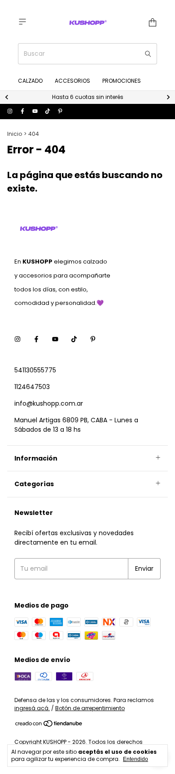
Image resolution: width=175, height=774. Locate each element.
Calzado (30, 81)
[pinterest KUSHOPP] (60, 111)
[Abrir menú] (22, 22)
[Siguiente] (168, 97)
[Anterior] (6, 97)
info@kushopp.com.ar (48, 403)
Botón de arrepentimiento (90, 708)
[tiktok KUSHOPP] (47, 111)
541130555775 (35, 370)
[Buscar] (148, 53)
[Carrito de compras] (152, 22)
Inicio (14, 134)
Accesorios (72, 81)
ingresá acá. (32, 708)
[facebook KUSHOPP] (22, 111)
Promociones (121, 81)
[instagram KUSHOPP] (10, 111)
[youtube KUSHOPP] (35, 111)
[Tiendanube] (49, 725)
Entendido (135, 759)
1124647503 (32, 386)
